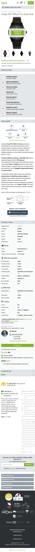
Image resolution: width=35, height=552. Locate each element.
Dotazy (3, 374)
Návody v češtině (11, 112)
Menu (31, 2)
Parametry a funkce (7, 222)
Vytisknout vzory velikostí (18, 212)
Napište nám (27, 319)
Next (32, 33)
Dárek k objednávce (12, 81)
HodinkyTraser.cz (17, 535)
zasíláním (13, 468)
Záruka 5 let (10, 92)
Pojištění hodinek (11, 76)
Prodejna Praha (7, 487)
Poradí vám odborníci (12, 102)
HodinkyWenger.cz (17, 531)
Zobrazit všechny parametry (17, 140)
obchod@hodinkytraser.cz (19, 341)
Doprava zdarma (11, 97)
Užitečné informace (8, 479)
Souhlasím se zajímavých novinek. (15, 468)
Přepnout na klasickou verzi (18, 550)
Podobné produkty (6, 70)
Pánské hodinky (11, 11)
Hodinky (5, 11)
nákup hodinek (14, 321)
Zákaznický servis (7, 475)
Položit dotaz (17, 345)
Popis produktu (5, 121)
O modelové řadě (6, 371)
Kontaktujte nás (7, 483)
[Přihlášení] (24, 2)
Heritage (18, 11)
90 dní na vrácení (11, 87)
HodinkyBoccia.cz (17, 538)
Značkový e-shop (11, 107)
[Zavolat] (18, 2)
